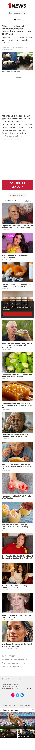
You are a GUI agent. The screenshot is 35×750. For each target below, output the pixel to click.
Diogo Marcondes (7, 49)
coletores (22, 660)
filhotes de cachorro (11, 663)
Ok (17, 314)
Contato (4, 679)
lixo (23, 663)
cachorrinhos (11, 660)
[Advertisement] (17, 95)
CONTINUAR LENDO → (17, 185)
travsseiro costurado (11, 667)
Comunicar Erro (16, 195)
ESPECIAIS (10, 656)
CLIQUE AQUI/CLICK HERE (24, 688)
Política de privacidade (14, 679)
